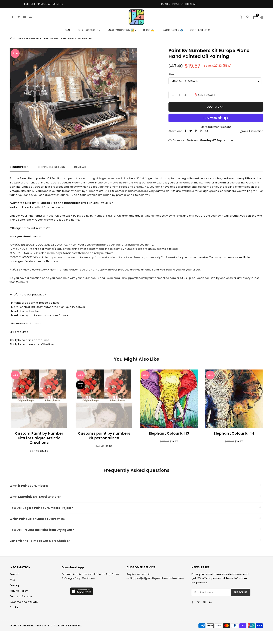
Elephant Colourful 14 (234, 433)
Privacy (14, 585)
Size (171, 74)
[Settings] (260, 17)
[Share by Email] (206, 131)
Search (14, 574)
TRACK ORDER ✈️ (172, 30)
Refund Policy (19, 591)
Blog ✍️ (148, 30)
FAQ (12, 579)
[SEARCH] (240, 17)
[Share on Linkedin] (201, 131)
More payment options (216, 127)
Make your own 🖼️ (121, 30)
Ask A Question (253, 131)
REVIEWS (80, 167)
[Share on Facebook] (185, 131)
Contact (15, 607)
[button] (254, 17)
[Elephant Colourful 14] (234, 398)
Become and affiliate (24, 602)
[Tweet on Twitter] (190, 131)
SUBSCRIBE (240, 592)
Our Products (88, 30)
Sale (15, 53)
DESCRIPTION (19, 167)
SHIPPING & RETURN (51, 167)
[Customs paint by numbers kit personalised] (104, 398)
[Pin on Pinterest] (196, 131)
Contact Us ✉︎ (200, 30)
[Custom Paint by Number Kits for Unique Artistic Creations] (39, 398)
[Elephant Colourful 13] (169, 398)
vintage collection (108, 178)
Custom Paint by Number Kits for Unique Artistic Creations (39, 438)
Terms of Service (21, 596)
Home (67, 30)
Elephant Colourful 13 (169, 433)
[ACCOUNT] (247, 17)
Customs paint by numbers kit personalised (104, 435)
